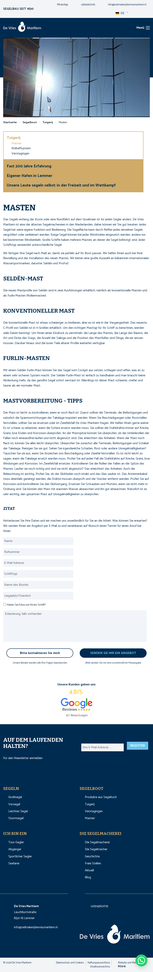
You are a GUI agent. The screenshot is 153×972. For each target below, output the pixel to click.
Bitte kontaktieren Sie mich (40, 653)
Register (137, 745)
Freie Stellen (93, 863)
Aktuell (89, 870)
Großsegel (15, 797)
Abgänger (14, 849)
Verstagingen (20, 153)
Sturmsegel (16, 818)
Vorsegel (14, 804)
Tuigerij (14, 138)
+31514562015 (99, 906)
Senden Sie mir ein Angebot (113, 653)
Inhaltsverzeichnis (100, 967)
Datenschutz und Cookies (70, 963)
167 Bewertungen (76, 715)
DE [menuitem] (122, 13)
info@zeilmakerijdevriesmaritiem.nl (36, 927)
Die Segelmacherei (97, 842)
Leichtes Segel (18, 811)
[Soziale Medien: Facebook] (72, 892)
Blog (88, 877)
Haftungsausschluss (99, 963)
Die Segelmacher (96, 849)
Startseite (10, 122)
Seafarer (14, 863)
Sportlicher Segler (20, 856)
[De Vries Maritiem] (22, 27)
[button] (141, 960)
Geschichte (92, 856)
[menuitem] (59, 5)
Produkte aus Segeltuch (101, 797)
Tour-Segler (16, 842)
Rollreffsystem (21, 148)
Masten (17, 143)
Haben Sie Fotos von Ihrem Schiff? (26, 605)
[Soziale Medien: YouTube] (81, 892)
